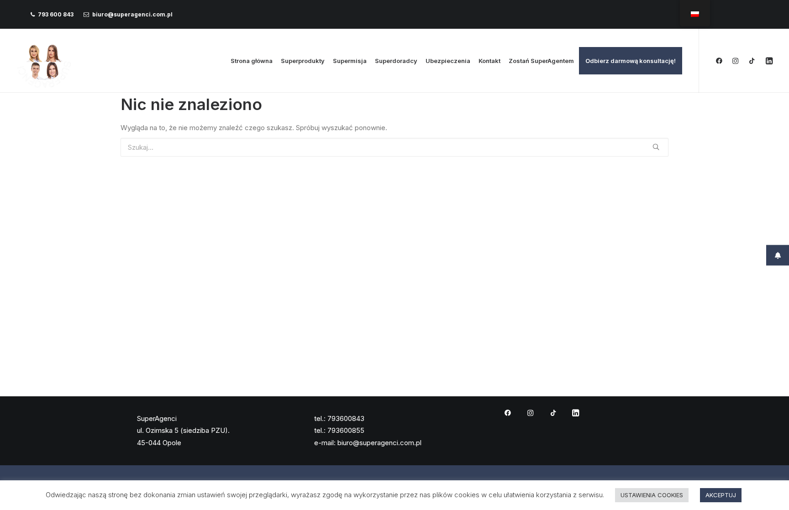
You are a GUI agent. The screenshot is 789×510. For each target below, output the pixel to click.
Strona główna (252, 60)
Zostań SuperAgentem (541, 60)
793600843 (345, 418)
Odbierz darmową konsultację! (630, 60)
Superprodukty (303, 60)
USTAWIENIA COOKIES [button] (652, 495)
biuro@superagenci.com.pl (132, 14)
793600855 (345, 430)
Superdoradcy (396, 60)
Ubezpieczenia (448, 60)
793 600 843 (56, 14)
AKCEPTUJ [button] (720, 495)
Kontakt (489, 60)
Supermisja (350, 60)
